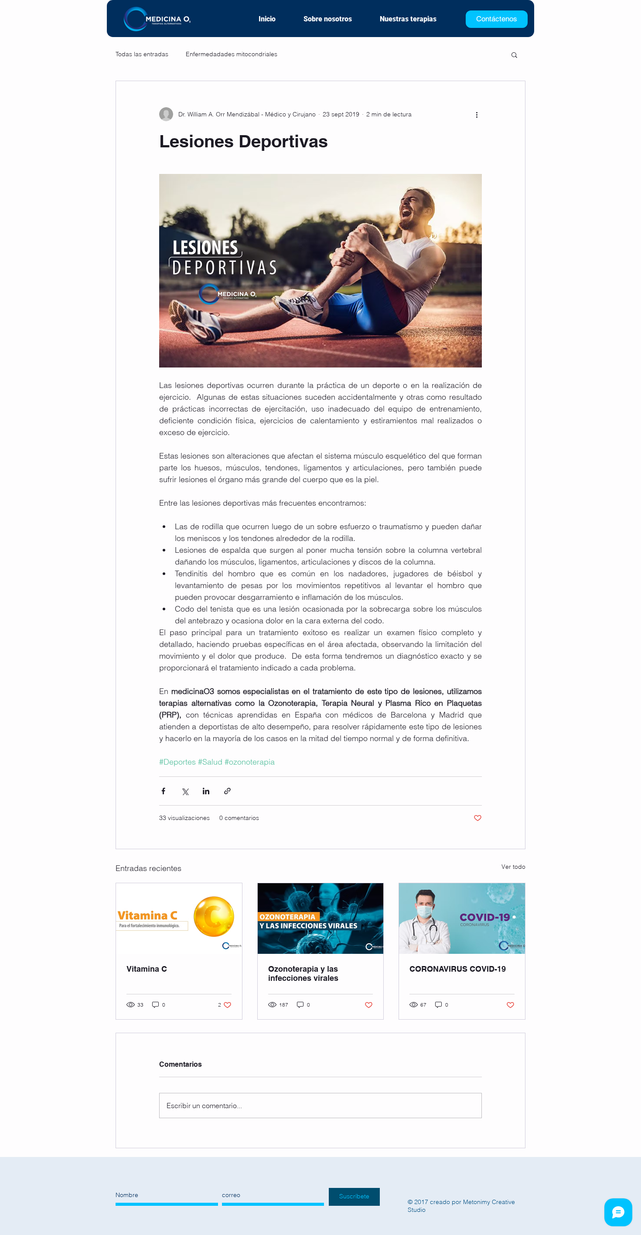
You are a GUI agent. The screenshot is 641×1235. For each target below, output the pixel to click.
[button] (514, 54)
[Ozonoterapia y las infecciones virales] (321, 918)
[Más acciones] (476, 114)
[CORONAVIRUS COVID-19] (462, 918)
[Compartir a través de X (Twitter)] (185, 791)
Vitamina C (146, 968)
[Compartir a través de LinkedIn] (206, 791)
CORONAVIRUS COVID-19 (457, 968)
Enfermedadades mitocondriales (231, 54)
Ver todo (513, 867)
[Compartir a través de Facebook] (163, 791)
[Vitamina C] (179, 918)
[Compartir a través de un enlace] (227, 791)
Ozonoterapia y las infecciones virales (303, 973)
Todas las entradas (142, 54)
